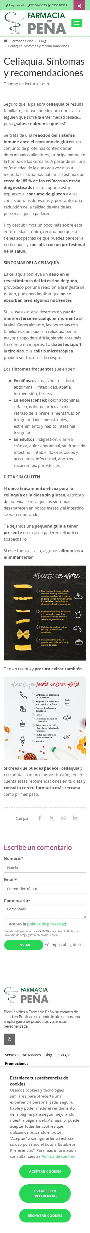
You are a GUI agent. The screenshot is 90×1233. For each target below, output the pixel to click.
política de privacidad (46, 924)
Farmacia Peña (22, 41)
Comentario (17, 900)
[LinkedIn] (75, 818)
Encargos (63, 1054)
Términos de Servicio (46, 935)
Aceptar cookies (45, 1171)
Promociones (16, 1063)
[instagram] (9, 1039)
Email (10, 879)
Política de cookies (58, 1156)
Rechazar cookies (45, 1215)
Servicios (12, 1054)
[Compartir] (79, 6)
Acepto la (37, 924)
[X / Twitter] (51, 818)
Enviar (24, 944)
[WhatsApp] (63, 818)
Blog (42, 41)
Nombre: (14, 858)
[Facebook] (40, 818)
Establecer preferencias (45, 1193)
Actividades (32, 1054)
